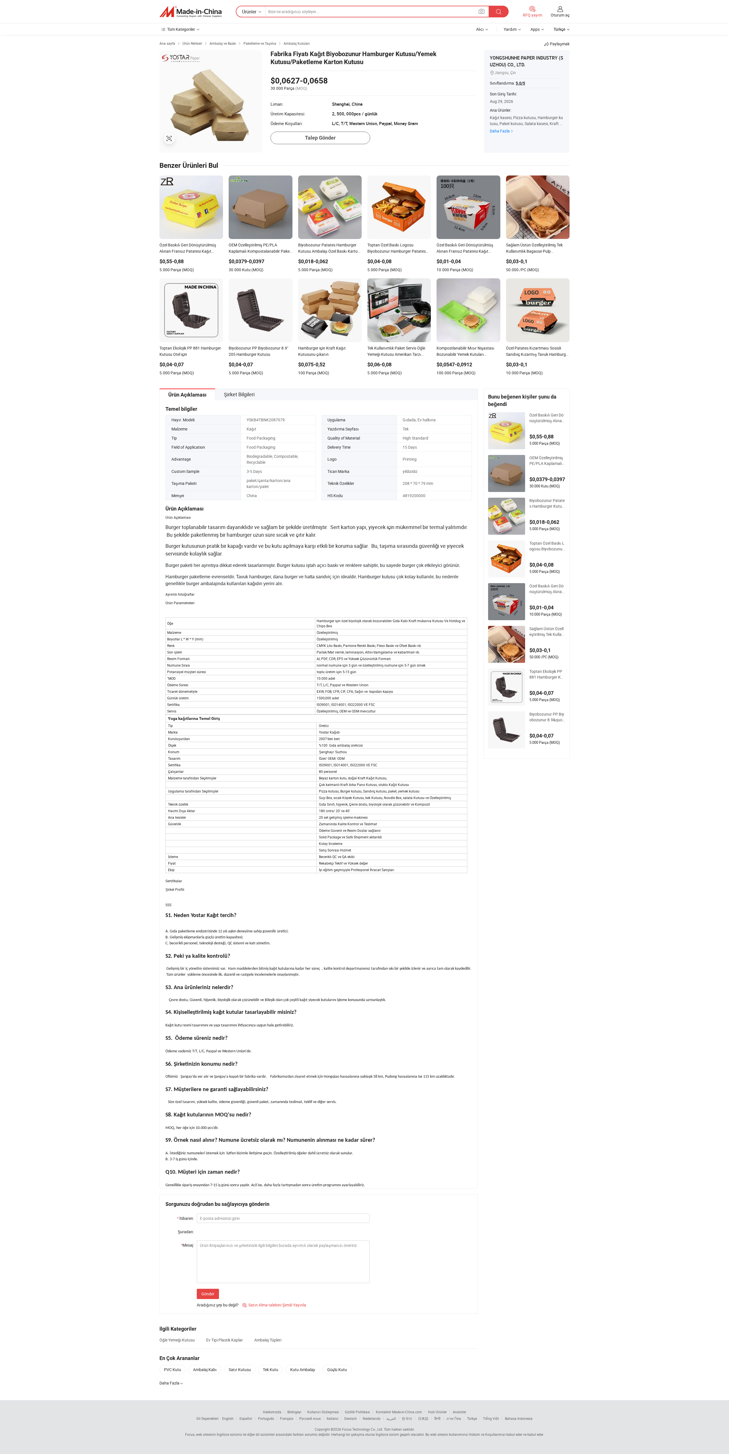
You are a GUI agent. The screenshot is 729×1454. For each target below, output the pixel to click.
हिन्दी (437, 1418)
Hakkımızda (272, 1412)
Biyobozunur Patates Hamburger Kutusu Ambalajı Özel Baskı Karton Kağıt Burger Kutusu (547, 503)
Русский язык (310, 1418)
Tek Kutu (270, 1369)
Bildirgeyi (294, 1412)
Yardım (510, 29)
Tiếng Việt (491, 1418)
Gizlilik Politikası (357, 1412)
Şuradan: (186, 1231)
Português (266, 1418)
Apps (535, 29)
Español (245, 1418)
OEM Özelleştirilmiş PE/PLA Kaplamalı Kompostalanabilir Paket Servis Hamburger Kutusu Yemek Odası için (547, 460)
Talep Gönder (320, 138)
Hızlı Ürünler (437, 1412)
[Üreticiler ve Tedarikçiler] (190, 12)
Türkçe (472, 1418)
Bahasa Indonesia (519, 1418)
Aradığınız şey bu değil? (218, 1305)
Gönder (207, 1293)
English (228, 1418)
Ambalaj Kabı (205, 1369)
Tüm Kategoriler (181, 29)
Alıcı (480, 29)
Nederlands (371, 1418)
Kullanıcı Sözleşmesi (323, 1412)
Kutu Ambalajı (302, 1369)
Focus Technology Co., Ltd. (362, 1429)
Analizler (459, 1412)
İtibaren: (185, 1218)
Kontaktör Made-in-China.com (399, 1412)
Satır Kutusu (240, 1369)
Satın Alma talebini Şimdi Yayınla (274, 1305)
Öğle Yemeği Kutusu (177, 1340)
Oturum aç (560, 15)
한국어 (407, 1418)
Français (286, 1418)
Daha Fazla (500, 131)
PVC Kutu (172, 1369)
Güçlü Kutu (337, 1369)
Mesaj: (187, 1245)
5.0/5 (520, 83)
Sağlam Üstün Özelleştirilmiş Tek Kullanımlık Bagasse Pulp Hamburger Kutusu (547, 631)
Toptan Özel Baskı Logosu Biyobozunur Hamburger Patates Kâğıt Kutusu (546, 546)
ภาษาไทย (454, 1418)
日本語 (423, 1418)
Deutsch (350, 1418)
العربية (391, 1418)
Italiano (332, 1418)
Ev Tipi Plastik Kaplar (224, 1340)
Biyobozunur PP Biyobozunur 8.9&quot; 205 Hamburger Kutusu (547, 717)
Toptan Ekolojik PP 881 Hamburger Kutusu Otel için (546, 674)
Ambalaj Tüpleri (267, 1340)
